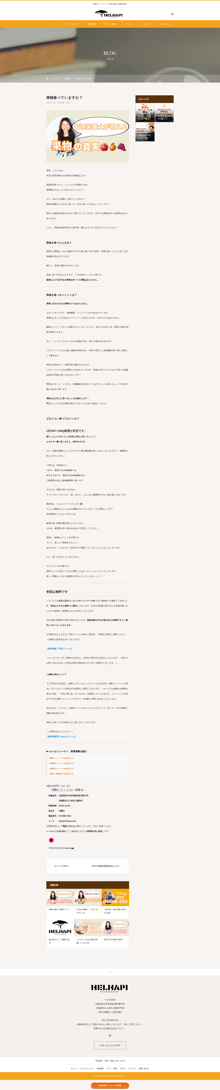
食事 (68, 103)
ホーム (55, 24)
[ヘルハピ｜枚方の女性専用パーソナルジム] (110, 14)
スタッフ (146, 24)
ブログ (128, 24)
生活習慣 (60, 103)
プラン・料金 (110, 24)
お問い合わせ (164, 24)
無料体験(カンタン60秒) (109, 1085)
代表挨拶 (91, 24)
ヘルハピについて (74, 24)
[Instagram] (172, 14)
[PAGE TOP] (110, 972)
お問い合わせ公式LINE (110, 1045)
